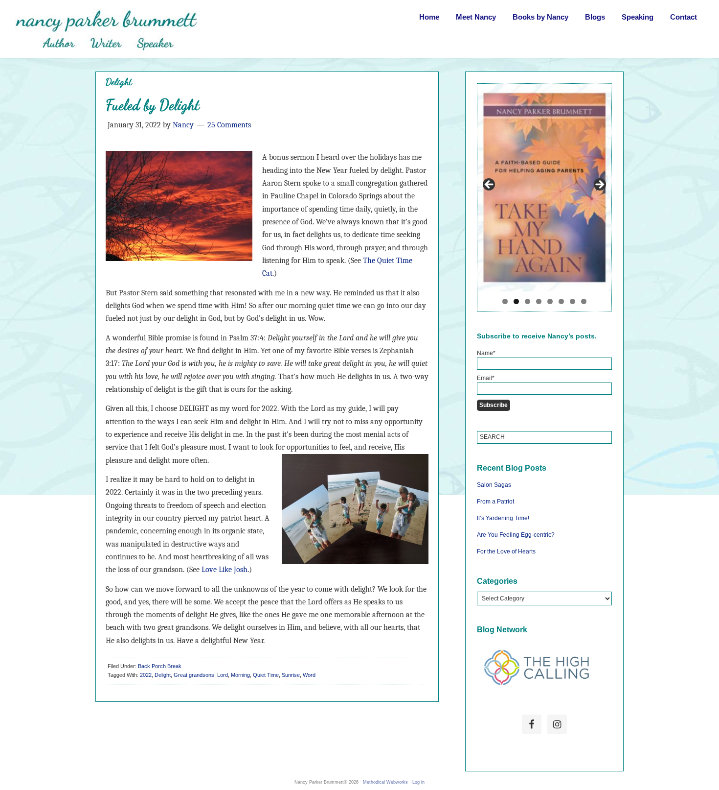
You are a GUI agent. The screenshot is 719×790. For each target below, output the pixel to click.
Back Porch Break (159, 666)
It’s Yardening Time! (503, 518)
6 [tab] (561, 301)
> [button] (599, 185)
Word (309, 675)
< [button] (489, 185)
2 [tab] (516, 301)
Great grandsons (194, 675)
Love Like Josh (224, 569)
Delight (163, 675)
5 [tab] (550, 301)
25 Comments (229, 124)
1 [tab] (505, 301)
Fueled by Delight (153, 105)
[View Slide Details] (544, 187)
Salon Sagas (494, 484)
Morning (240, 675)
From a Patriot (495, 501)
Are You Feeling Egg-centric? (516, 534)
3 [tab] (527, 301)
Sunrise (291, 675)
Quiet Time (266, 675)
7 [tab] (572, 301)
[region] (544, 197)
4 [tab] (538, 301)
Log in (418, 782)
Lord (222, 675)
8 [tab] (583, 301)
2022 (146, 675)
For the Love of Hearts (506, 551)
